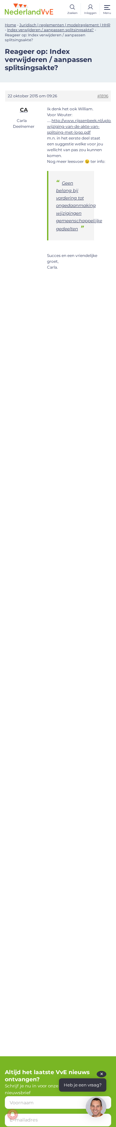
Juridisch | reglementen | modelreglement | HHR (64, 25)
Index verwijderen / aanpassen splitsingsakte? (50, 30)
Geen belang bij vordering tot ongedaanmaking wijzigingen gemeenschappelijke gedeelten (79, 205)
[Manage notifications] (12, 1114)
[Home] (29, 8)
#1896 (102, 95)
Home (10, 25)
